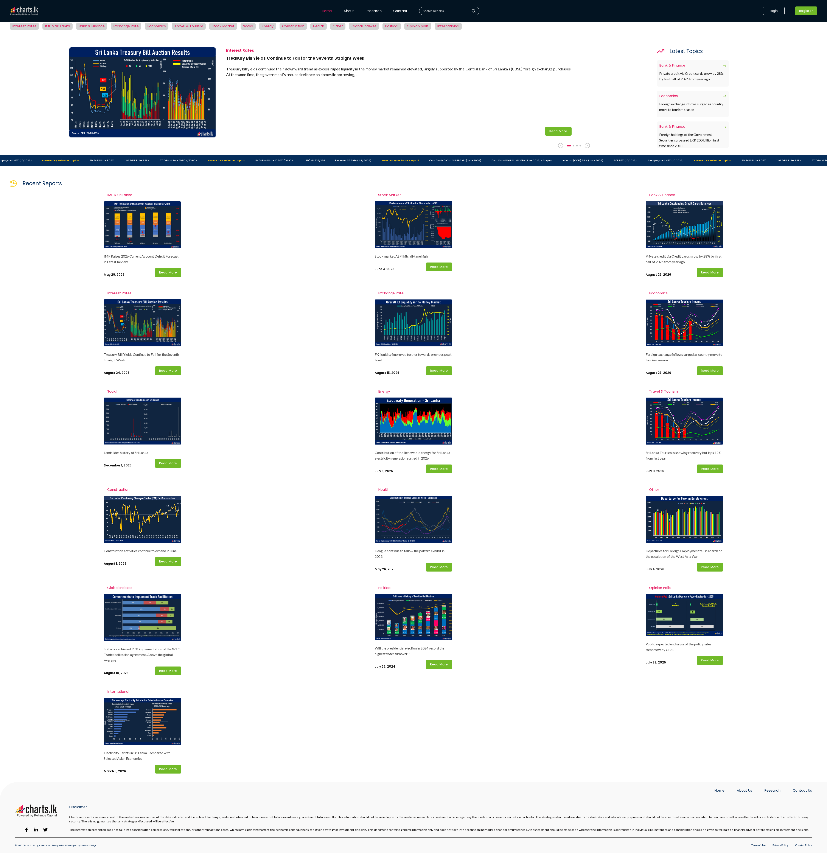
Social (248, 26)
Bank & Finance (92, 26)
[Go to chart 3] (577, 145)
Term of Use (758, 845)
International (448, 26)
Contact (400, 10)
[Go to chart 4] (580, 145)
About (349, 10)
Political (391, 26)
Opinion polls (418, 26)
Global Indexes (363, 26)
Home (327, 10)
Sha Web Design (88, 845)
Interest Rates (24, 26)
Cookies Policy (803, 845)
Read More (558, 131)
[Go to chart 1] (569, 145)
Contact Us (802, 790)
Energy (268, 26)
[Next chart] (587, 145)
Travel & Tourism (188, 26)
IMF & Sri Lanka (57, 26)
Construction (293, 26)
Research (373, 10)
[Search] (475, 11)
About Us (744, 790)
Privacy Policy (780, 845)
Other (338, 26)
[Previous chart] (560, 145)
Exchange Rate (126, 26)
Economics (156, 26)
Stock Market (223, 26)
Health (318, 26)
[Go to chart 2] (573, 145)
